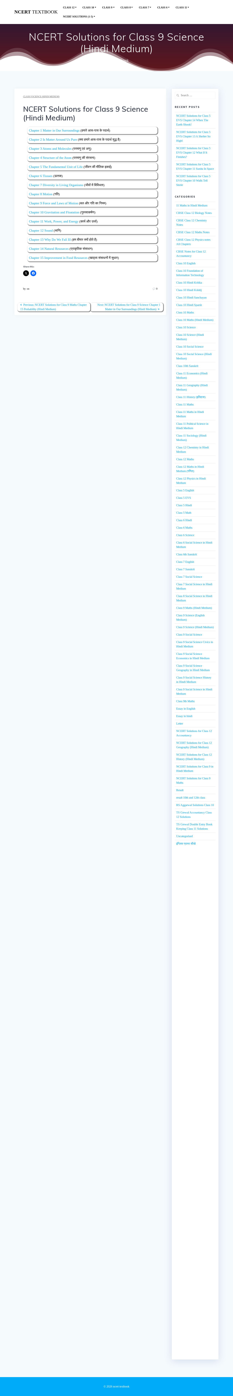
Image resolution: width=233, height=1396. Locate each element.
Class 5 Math (183, 512)
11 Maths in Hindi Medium (191, 205)
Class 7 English (185, 561)
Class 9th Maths (185, 701)
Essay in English (185, 708)
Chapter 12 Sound (41, 230)
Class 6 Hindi (184, 520)
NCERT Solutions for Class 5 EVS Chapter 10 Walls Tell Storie (193, 180)
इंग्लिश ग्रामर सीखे (186, 843)
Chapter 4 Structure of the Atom (50, 158)
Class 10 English (186, 263)
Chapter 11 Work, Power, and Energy (53, 221)
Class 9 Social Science (189, 634)
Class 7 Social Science (189, 576)
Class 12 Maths (185, 459)
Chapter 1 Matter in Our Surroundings (54, 130)
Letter (179, 723)
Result (179, 790)
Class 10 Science (186, 327)
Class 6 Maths (184, 527)
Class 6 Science (185, 535)
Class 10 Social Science (190, 346)
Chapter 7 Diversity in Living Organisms (56, 185)
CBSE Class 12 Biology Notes (194, 212)
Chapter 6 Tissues (40, 176)
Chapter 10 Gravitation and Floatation (54, 212)
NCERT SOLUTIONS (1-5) (78, 16)
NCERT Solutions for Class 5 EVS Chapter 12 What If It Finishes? (193, 152)
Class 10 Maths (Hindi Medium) (194, 319)
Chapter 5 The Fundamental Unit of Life (56, 167)
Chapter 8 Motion (40, 194)
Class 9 (107, 7)
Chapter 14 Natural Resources (49, 248)
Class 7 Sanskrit (185, 569)
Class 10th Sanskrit (187, 365)
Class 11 (181, 7)
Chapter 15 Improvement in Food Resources (58, 258)
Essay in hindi (184, 716)
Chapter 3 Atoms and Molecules (50, 148)
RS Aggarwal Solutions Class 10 (195, 805)
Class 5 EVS (183, 497)
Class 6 (162, 7)
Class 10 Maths (185, 312)
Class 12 (68, 7)
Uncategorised (184, 836)
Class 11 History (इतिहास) (191, 397)
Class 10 (88, 7)
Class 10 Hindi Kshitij (189, 290)
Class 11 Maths (185, 404)
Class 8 (126, 7)
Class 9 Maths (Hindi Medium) (194, 607)
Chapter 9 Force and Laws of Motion (53, 203)
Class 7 (144, 7)
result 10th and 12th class (190, 797)
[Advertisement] (195, 916)
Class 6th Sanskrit (186, 554)
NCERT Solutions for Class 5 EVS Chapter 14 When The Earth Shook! (193, 120)
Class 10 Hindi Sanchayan (191, 297)
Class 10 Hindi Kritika (189, 282)
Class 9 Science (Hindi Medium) (41, 96)
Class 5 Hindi (184, 505)
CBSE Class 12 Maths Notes (193, 232)
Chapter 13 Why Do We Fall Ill (50, 239)
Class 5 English (185, 490)
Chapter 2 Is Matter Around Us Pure (53, 139)
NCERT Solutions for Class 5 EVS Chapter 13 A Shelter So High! (193, 136)
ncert (36, 12)
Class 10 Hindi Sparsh (189, 305)
